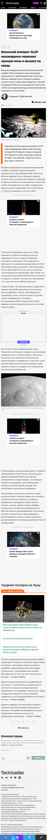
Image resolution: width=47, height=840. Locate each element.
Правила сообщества (8, 785)
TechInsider (12, 3)
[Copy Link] (41, 837)
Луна (6, 105)
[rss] (2, 777)
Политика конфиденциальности (12, 788)
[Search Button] (41, 3)
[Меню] (2, 3)
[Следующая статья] (23, 764)
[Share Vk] (6, 837)
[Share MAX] (17, 837)
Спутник (11, 105)
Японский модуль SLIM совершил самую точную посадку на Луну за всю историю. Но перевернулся (22, 627)
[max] (20, 777)
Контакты (4, 790)
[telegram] (11, 777)
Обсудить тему (40, 102)
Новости (3, 46)
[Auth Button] (45, 3)
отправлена (6, 191)
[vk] (6, 777)
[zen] (15, 777)
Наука (9, 46)
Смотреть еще (23, 342)
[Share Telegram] (29, 837)
